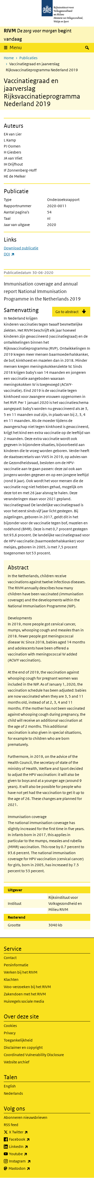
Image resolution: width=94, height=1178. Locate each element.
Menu (16, 47)
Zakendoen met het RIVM (25, 994)
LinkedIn (29, 1146)
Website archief (16, 1062)
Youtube (29, 1153)
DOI (9, 254)
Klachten (11, 979)
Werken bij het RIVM (20, 972)
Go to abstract (66, 311)
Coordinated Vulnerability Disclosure (34, 1054)
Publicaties (28, 57)
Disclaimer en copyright (23, 1047)
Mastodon (30, 1168)
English (10, 1086)
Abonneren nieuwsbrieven (25, 1117)
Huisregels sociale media (24, 1001)
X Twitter (29, 1131)
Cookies (10, 1025)
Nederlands (13, 1093)
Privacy (10, 1032)
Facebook (30, 1139)
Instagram (31, 1160)
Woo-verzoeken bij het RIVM (27, 986)
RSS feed (11, 1124)
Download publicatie (21, 248)
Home (9, 57)
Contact (10, 957)
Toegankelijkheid (18, 1040)
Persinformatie (16, 965)
